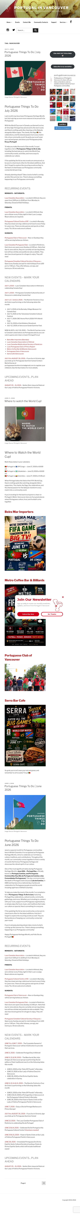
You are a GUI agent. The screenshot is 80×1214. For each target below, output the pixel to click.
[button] (38, 599)
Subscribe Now (28, 614)
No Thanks (52, 614)
